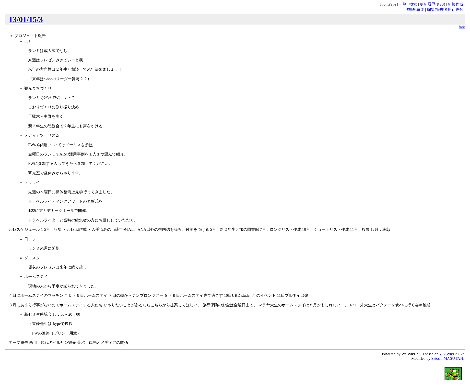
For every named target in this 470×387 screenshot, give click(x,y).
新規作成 (455, 4)
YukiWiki (446, 354)
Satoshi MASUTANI (447, 358)
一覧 (403, 4)
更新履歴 (427, 4)
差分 (459, 9)
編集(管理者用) (440, 9)
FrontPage (388, 4)
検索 (413, 4)
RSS (440, 4)
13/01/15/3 (26, 19)
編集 (420, 9)
